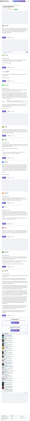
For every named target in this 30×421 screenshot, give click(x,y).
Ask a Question (16, 330)
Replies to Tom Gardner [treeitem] (16, 52)
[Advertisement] (15, 17)
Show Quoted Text (5, 58)
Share (13, 37)
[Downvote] (10, 37)
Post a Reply (15, 322)
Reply (4, 37)
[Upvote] (7, 37)
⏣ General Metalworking (8, 5)
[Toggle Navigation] (28, 1)
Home (3, 5)
